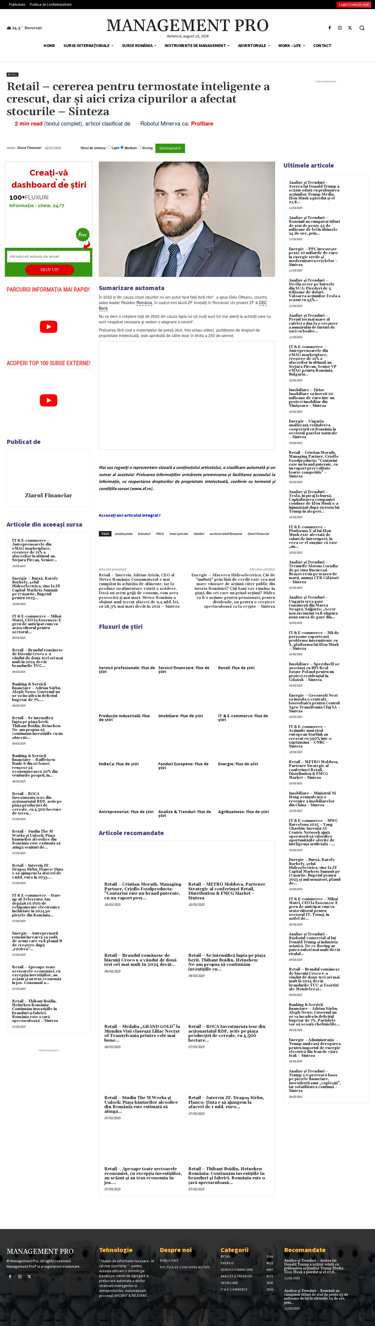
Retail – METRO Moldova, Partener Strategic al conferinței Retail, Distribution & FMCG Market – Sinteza (226, 891)
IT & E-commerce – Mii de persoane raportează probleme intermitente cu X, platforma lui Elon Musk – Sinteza (314, 641)
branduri (144, 534)
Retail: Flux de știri (236, 667)
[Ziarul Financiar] (48, 471)
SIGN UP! (49, 269)
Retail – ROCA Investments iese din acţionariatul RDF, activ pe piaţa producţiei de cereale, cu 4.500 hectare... (226, 1033)
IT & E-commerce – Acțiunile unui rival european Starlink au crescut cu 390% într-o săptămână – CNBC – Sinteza (310, 737)
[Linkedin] (179, 549)
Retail (12, 74)
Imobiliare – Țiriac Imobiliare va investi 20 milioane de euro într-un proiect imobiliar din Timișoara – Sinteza (311, 398)
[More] (192, 549)
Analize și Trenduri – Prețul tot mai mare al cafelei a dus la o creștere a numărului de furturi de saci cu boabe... (313, 323)
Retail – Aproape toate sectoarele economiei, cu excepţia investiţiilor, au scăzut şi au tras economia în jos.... (143, 1175)
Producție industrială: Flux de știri (124, 717)
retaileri (198, 534)
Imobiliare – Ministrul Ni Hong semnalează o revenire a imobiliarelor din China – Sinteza (312, 799)
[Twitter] (350, 28)
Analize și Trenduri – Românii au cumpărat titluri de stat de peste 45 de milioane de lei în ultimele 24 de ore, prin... (314, 226)
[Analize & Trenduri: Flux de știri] (186, 792)
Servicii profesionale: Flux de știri (127, 669)
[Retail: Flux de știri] (246, 648)
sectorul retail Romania (225, 534)
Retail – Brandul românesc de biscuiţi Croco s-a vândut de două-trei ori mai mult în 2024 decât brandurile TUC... (37, 658)
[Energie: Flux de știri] (246, 744)
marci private (178, 534)
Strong (147, 148)
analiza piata (123, 534)
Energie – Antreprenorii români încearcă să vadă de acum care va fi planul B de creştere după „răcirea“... (37, 941)
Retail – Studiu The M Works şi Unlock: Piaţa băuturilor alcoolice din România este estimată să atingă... (141, 1104)
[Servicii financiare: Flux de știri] (186, 648)
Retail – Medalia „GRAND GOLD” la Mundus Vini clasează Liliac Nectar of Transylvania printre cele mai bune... (142, 1033)
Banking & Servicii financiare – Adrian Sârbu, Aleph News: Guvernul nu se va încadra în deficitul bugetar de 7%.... (36, 692)
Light (115, 148)
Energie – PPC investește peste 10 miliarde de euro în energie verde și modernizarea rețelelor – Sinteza (313, 257)
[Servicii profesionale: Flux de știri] (127, 648)
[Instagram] (340, 28)
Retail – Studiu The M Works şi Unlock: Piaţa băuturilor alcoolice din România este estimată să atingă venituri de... (36, 839)
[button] (361, 27)
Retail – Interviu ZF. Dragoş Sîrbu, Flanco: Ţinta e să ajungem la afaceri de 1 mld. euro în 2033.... (37, 871)
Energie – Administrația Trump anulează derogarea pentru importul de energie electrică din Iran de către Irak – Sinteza (315, 1048)
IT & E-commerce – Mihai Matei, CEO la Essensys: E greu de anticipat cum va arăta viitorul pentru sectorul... (36, 624)
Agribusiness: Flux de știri (243, 811)
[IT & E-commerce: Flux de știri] (246, 696)
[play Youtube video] (49, 327)
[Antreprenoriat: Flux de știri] (127, 792)
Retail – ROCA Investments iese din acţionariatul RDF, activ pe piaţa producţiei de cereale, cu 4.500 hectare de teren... (37, 804)
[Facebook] (329, 28)
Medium (131, 148)
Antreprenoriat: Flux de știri (126, 811)
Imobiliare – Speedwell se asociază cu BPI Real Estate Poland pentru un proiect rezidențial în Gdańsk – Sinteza (314, 672)
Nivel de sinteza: (94, 147)
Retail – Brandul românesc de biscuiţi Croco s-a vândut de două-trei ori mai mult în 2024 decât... (141, 960)
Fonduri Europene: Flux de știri (183, 765)
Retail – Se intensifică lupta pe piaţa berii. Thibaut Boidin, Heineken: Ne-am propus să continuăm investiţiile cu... (226, 962)
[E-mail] (250, 147)
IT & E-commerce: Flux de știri (243, 717)
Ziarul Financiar (29, 147)
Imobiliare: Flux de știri (180, 715)
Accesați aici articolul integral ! (130, 515)
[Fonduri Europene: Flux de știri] (186, 744)
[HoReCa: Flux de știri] (127, 744)
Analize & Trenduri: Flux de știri (184, 813)
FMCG (160, 534)
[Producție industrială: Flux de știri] (127, 696)
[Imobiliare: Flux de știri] (186, 696)
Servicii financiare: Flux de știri (183, 669)
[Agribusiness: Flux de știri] (246, 792)
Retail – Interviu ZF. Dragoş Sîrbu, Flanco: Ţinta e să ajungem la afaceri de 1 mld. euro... (226, 1102)
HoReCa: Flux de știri (119, 763)
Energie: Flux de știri (238, 763)
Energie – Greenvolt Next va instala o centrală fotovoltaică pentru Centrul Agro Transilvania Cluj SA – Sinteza (314, 703)
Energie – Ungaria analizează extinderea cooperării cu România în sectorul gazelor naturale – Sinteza (313, 429)
